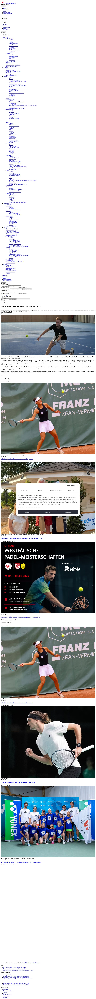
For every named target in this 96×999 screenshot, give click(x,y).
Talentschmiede (9, 109)
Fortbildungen (12, 132)
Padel (10, 91)
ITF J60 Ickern (9, 247)
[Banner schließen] (77, 486)
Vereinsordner (9, 63)
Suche (5, 18)
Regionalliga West (13, 222)
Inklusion (11, 86)
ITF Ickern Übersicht (13, 250)
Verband (11, 41)
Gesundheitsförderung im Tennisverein (17, 81)
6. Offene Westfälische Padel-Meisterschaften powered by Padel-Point (20, 617)
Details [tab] (40, 490)
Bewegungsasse (12, 137)
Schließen (3, 6)
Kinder (7, 143)
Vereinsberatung (12, 103)
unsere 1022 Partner (27, 497)
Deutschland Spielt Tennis (15, 84)
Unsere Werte (12, 114)
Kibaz (10, 148)
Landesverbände (7, 12)
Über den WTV (9, 38)
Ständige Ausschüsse (13, 46)
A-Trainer (11, 131)
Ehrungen (11, 52)
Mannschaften (6, 27)
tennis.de (5, 8)
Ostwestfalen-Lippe (13, 56)
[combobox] (10, 299)
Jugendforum (12, 96)
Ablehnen (27, 512)
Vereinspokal (9, 206)
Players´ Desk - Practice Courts (16, 245)
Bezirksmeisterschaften (11, 233)
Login (8, 284)
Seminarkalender (12, 221)
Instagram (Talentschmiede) (18, 970)
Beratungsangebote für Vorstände (16, 101)
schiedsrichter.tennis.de (17, 978)
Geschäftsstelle (12, 44)
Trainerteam (11, 47)
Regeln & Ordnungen (11, 230)
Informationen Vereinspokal (15, 209)
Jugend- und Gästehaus (14, 118)
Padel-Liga (8, 211)
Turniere (5, 26)
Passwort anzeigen (22, 287)
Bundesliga (11, 223)
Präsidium (11, 42)
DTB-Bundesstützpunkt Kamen (13, 65)
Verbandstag (11, 51)
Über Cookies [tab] (71, 490)
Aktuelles (5, 67)
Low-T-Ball (11, 150)
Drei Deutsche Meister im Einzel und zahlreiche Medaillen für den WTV (21, 538)
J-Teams (11, 87)
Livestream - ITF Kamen (14, 242)
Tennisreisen (9, 62)
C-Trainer (11, 128)
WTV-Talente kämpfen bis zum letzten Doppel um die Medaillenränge (21, 862)
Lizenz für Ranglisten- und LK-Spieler (14, 261)
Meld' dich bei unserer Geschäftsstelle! (31, 962)
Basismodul (11, 127)
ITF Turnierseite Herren (14, 240)
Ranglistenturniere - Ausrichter (16, 189)
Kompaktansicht (4, 382)
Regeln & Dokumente (14, 220)
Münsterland (12, 57)
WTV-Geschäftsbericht (11, 75)
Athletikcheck (12, 82)
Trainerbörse (12, 94)
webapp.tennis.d (7, 975)
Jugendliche (8, 155)
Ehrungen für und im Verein (15, 80)
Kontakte (5, 264)
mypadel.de (6, 9)
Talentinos (11, 152)
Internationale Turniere (11, 231)
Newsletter (8, 72)
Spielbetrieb (6, 203)
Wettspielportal (9, 216)
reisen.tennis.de (16, 983)
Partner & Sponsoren (10, 61)
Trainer (7, 122)
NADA (10, 119)
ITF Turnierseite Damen (14, 241)
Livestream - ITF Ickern (14, 256)
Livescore (11, 258)
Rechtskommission (13, 48)
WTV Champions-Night (11, 66)
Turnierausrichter (10, 187)
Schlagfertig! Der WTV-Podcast (13, 71)
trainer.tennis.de (16, 976)
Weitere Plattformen (7, 13)
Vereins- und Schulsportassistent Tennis (17, 166)
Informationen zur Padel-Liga (15, 214)
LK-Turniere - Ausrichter (14, 190)
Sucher (2, 300)
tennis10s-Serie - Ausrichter (15, 192)
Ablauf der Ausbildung (14, 126)
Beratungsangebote (10, 99)
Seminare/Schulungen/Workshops (16, 93)
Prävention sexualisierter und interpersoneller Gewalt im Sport (22, 105)
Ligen (4, 28)
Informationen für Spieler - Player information (19, 246)
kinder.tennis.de (16, 984)
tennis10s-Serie (12, 154)
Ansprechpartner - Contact (15, 244)
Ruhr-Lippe (11, 58)
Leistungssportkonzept (14, 113)
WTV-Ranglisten (10, 260)
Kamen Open (9, 236)
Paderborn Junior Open (11, 235)
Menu (7, 4)
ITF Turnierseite (12, 251)
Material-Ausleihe (13, 89)
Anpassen (47, 512)
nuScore (11, 225)
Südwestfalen (12, 60)
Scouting (11, 117)
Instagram (14, 968)
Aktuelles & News (13, 124)
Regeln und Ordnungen (14, 49)
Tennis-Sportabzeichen (14, 141)
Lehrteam (11, 133)
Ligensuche (8, 204)
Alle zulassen (68, 512)
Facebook (14, 967)
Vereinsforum (12, 95)
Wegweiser (11, 112)
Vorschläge (3, 302)
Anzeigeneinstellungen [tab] (56, 490)
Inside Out (11, 160)
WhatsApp (8, 74)
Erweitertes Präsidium (14, 43)
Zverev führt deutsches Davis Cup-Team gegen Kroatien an (18, 782)
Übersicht (11, 39)
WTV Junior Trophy (10, 263)
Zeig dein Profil (12, 104)
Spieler (4, 24)
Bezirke (8, 53)
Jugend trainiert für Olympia (15, 161)
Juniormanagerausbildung (14, 162)
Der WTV (5, 37)
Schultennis (11, 151)
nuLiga (10, 218)
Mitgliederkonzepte (13, 90)
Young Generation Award (14, 167)
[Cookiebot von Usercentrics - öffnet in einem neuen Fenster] (68, 486)
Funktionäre (9, 77)
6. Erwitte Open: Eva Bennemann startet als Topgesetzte (17, 459)
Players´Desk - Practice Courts (16, 253)
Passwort (3, 287)
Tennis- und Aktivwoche (14, 165)
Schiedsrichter (9, 185)
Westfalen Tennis (10, 70)
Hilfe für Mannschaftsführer (15, 174)
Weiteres (11, 120)
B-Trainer (11, 129)
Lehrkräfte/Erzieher (10, 193)
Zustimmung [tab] (24, 490)
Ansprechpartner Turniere (12, 228)
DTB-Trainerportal (13, 134)
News (7, 68)
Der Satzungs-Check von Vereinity (16, 108)
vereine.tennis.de (16, 977)
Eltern (7, 170)
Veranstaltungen (6, 29)
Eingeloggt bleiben (6, 296)
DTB (4, 11)
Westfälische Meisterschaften (12, 232)
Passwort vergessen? (5, 295)
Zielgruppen (6, 76)
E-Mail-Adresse (4, 286)
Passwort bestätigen (5, 289)
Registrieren (3, 284)
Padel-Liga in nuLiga (13, 213)
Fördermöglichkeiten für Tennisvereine (17, 85)
